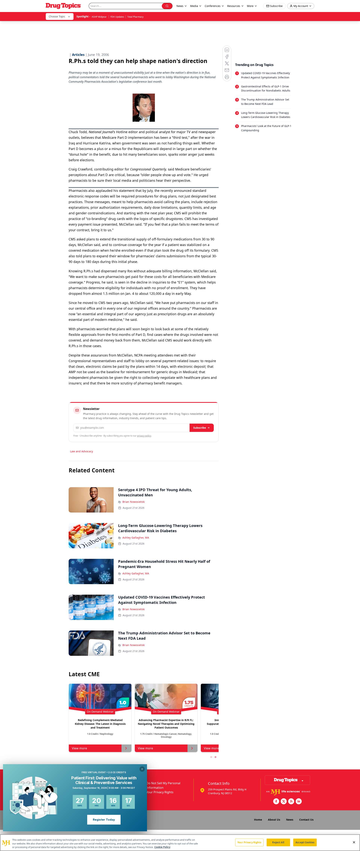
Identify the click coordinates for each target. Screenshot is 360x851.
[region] (180, 842)
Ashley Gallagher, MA (135, 537)
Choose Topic (57, 16)
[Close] (354, 842)
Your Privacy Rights (159, 792)
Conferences (212, 6)
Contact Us (306, 819)
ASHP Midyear (99, 16)
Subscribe (199, 427)
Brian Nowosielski (133, 502)
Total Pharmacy (135, 16)
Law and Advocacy (81, 451)
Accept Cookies (305, 842)
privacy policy (144, 435)
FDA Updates (117, 16)
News (289, 819)
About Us (274, 819)
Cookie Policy (162, 847)
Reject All (278, 842)
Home (258, 819)
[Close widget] (142, 769)
